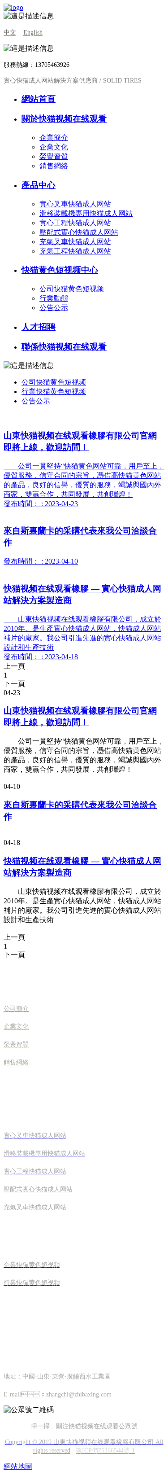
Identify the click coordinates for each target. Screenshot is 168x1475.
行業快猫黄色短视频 (54, 391)
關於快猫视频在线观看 (64, 118)
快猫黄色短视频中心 (60, 270)
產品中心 (39, 185)
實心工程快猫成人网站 (75, 223)
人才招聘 (39, 327)
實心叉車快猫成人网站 (75, 204)
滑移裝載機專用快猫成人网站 (86, 213)
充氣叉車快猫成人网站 (75, 241)
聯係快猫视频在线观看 (64, 346)
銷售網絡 (53, 166)
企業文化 (53, 147)
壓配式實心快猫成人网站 (78, 232)
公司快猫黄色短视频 (71, 289)
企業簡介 (53, 137)
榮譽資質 (53, 156)
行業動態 (53, 298)
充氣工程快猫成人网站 (75, 251)
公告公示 (53, 307)
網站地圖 (18, 1466)
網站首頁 (39, 99)
